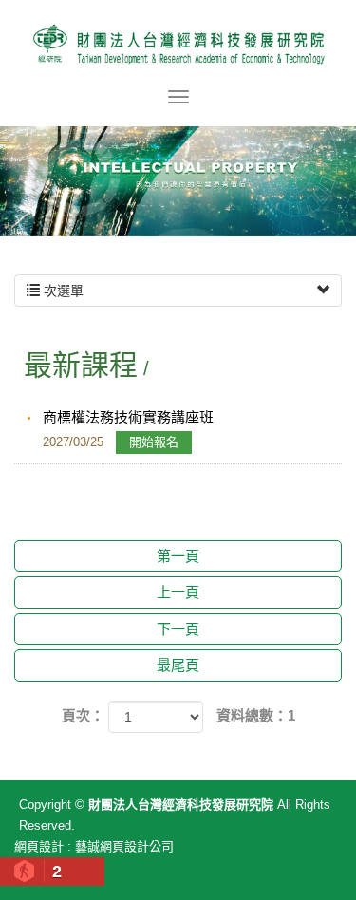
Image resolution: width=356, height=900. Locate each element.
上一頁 (178, 592)
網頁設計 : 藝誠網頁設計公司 (94, 846)
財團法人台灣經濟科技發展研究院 (178, 43)
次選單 (62, 290)
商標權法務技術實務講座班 (128, 429)
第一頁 (178, 556)
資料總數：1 (255, 715)
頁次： (83, 715)
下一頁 (178, 629)
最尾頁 (178, 665)
